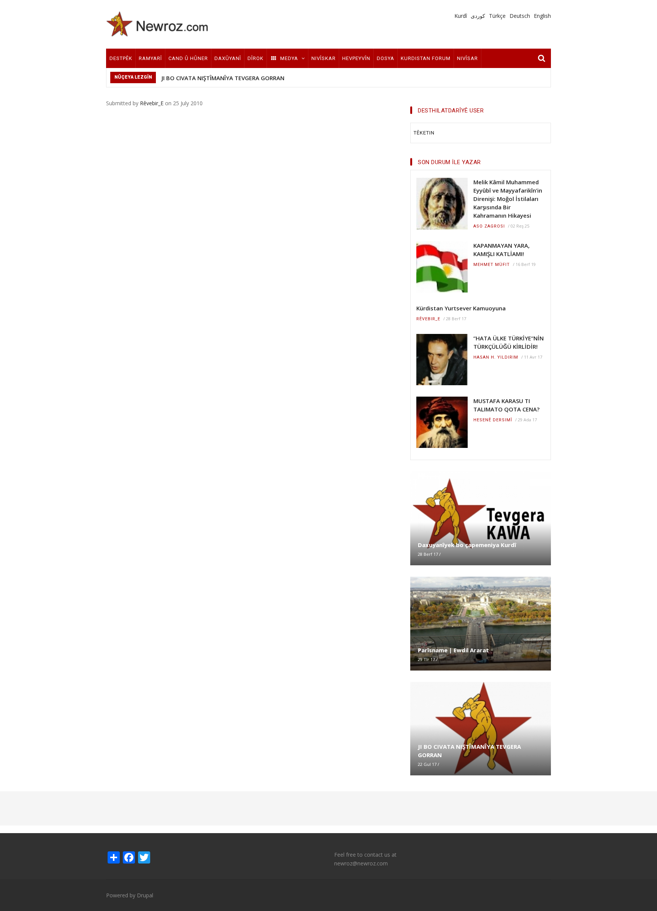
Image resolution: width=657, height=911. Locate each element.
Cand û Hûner (188, 58)
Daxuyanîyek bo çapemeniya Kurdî (467, 545)
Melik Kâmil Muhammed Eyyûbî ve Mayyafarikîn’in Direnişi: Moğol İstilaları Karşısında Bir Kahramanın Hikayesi (507, 198)
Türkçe (497, 15)
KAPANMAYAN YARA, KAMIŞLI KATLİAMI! (501, 250)
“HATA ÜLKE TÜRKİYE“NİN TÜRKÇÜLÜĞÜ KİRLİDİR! (508, 342)
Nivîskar (323, 58)
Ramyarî (150, 58)
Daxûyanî (227, 58)
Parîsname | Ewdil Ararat (453, 650)
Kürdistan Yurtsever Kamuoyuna (461, 308)
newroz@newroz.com (361, 863)
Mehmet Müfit (491, 264)
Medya (289, 58)
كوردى (478, 15)
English (542, 15)
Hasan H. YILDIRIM (495, 357)
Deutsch (519, 15)
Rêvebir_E (151, 103)
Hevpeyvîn (356, 58)
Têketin (424, 133)
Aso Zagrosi (489, 226)
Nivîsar (467, 58)
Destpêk (121, 58)
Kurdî (460, 15)
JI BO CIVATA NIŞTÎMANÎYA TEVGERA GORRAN (223, 78)
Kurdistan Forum (426, 58)
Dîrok (255, 58)
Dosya (385, 58)
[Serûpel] (157, 23)
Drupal (145, 895)
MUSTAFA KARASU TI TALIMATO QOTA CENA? (506, 405)
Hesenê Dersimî (492, 420)
